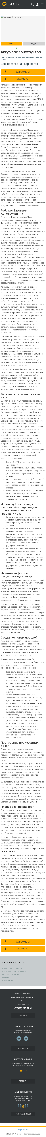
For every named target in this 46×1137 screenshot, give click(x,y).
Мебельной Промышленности (14, 971)
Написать (23, 1048)
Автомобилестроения (10, 974)
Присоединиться (23, 1114)
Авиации (5, 977)
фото (11, 44)
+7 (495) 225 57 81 (23, 1008)
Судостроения (7, 980)
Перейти (23, 1081)
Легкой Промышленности (12, 968)
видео (34, 44)
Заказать (23, 1015)
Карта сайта (23, 1130)
